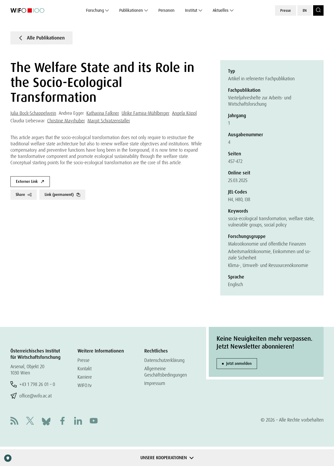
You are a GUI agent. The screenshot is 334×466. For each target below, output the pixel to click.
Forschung (95, 10)
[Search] (318, 10)
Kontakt (84, 369)
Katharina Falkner (102, 113)
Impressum (154, 383)
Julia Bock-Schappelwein (33, 113)
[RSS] (14, 421)
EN (305, 10)
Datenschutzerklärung (164, 360)
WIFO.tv (84, 385)
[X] (30, 421)
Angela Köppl (184, 113)
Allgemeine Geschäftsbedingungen (165, 372)
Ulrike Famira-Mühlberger (145, 113)
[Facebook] (62, 421)
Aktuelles (221, 10)
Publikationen (131, 10)
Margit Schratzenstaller (108, 121)
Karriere (84, 377)
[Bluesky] (46, 421)
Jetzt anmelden (239, 363)
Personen (166, 10)
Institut (191, 10)
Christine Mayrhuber (66, 121)
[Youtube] (94, 421)
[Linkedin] (78, 421)
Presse (285, 10)
